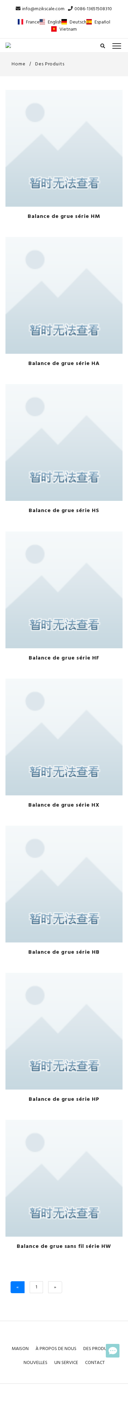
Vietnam (68, 29)
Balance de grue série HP (64, 1099)
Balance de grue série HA (64, 363)
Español (102, 22)
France (33, 22)
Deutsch (78, 22)
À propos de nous (55, 1349)
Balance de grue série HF (64, 658)
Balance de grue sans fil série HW (64, 1246)
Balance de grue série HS (64, 510)
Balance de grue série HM (64, 216)
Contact (95, 1363)
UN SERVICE (66, 1363)
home (18, 64)
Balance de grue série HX (64, 805)
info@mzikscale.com (43, 9)
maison (20, 1349)
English (54, 22)
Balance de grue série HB (63, 952)
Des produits (50, 64)
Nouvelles (35, 1363)
